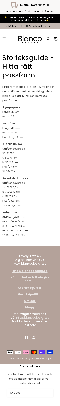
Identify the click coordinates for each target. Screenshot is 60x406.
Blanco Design (24, 358)
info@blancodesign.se (33, 318)
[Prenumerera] (49, 393)
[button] (4, 39)
